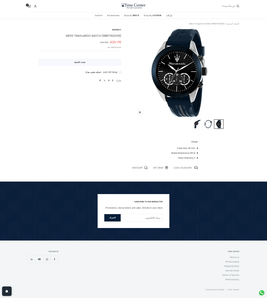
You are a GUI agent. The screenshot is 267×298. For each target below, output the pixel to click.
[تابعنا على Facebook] (54, 259)
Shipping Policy (231, 266)
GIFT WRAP (158, 167)
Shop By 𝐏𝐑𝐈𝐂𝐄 (131, 15)
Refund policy (232, 279)
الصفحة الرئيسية (233, 23)
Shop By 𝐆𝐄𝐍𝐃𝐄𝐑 (152, 15)
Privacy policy (232, 261)
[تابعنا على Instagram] (47, 259)
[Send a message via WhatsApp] (262, 293)
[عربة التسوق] (29, 6)
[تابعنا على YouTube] (39, 259)
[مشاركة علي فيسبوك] (112, 81)
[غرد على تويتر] (104, 81)
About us (234, 257)
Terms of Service (230, 275)
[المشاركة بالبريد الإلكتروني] (100, 80)
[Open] (7, 291)
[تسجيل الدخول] (35, 6)
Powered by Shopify (215, 289)
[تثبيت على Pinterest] (109, 81)
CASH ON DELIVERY (183, 167)
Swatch (98, 15)
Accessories (113, 15)
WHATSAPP (137, 167)
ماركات (169, 15)
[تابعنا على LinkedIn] (31, 259)
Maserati (116, 30)
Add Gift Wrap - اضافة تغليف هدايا (102, 72)
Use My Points (232, 270)
